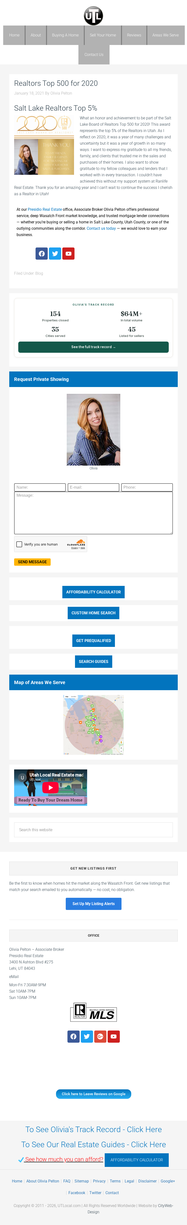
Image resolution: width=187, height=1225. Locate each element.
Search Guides (93, 661)
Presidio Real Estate (45, 209)
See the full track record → (93, 347)
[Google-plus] (100, 1037)
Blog (39, 273)
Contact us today (101, 228)
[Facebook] (42, 253)
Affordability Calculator (93, 592)
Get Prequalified (93, 640)
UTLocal (93, 16)
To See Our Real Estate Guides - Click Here (93, 1144)
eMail (14, 976)
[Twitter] (55, 253)
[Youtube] (68, 253)
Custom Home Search (93, 613)
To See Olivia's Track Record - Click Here (93, 1129)
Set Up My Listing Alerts (94, 903)
